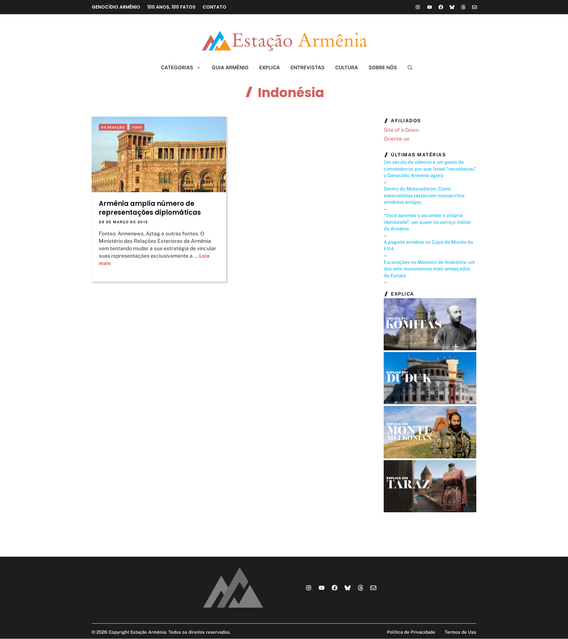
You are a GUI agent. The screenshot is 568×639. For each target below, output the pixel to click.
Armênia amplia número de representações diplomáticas (150, 208)
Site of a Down (401, 130)
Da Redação (113, 127)
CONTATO (214, 7)
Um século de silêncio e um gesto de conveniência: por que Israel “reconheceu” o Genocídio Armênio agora (430, 168)
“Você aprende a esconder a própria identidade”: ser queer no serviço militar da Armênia (427, 222)
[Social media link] (417, 7)
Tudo (137, 127)
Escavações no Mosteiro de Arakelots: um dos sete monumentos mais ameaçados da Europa (429, 268)
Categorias (177, 67)
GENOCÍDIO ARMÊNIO (116, 7)
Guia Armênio (230, 67)
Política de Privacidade (411, 632)
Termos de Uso (460, 632)
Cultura (346, 67)
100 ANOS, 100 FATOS (171, 7)
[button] (407, 68)
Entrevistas (308, 67)
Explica (269, 67)
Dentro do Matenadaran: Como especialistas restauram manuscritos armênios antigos (424, 195)
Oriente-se (396, 139)
